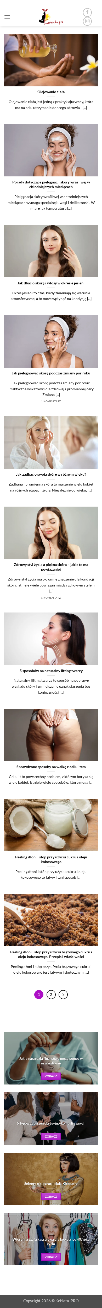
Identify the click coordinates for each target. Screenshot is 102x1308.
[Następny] (63, 994)
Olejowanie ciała (51, 92)
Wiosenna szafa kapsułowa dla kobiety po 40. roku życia (51, 1241)
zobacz (51, 1076)
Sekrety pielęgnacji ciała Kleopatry (51, 1184)
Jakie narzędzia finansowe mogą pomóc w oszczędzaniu (51, 1060)
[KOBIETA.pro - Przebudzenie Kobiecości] (51, 17)
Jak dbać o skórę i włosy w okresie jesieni (51, 283)
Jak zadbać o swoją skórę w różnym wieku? (51, 474)
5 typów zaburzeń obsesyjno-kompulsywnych (51, 1123)
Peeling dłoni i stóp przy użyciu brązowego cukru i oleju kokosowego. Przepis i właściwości (51, 954)
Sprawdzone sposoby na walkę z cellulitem (51, 766)
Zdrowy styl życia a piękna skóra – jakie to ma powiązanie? (51, 566)
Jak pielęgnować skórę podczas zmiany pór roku (51, 373)
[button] (7, 16)
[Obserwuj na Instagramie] (87, 21)
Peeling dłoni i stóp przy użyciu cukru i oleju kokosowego (51, 859)
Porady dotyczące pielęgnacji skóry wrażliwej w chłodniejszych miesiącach (51, 184)
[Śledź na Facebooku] (87, 12)
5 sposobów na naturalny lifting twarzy (51, 670)
